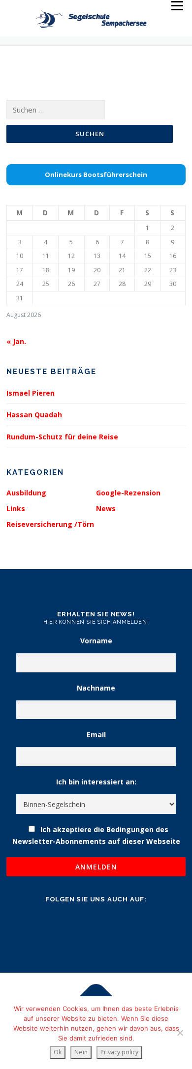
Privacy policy (119, 1052)
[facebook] (96, 925)
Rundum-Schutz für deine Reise (62, 436)
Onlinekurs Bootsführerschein (96, 174)
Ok (58, 1052)
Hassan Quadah (34, 414)
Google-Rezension (128, 492)
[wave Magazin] (29, 985)
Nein (81, 1052)
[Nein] (180, 1033)
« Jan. (16, 341)
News (106, 508)
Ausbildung (26, 492)
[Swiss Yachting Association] (118, 985)
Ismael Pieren (30, 393)
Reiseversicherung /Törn (50, 524)
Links (15, 508)
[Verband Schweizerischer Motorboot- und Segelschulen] (74, 985)
